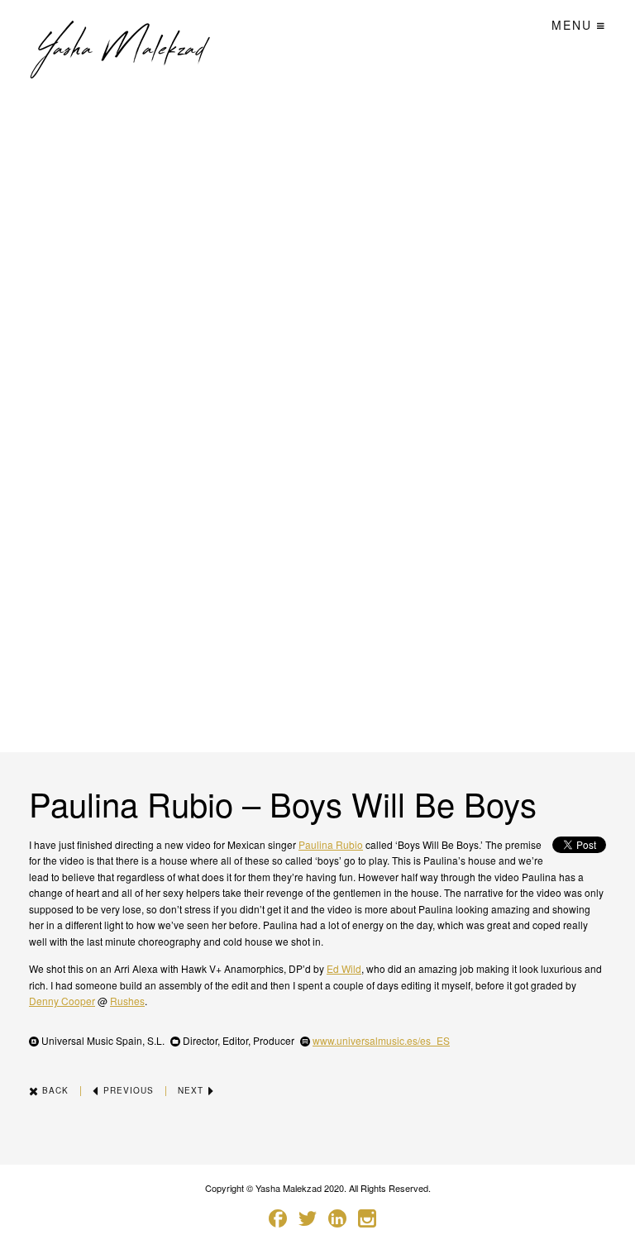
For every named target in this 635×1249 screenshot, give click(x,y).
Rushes (127, 1001)
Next (192, 1090)
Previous (127, 1090)
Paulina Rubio (330, 844)
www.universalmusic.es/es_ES (381, 1040)
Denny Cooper (62, 1001)
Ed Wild (344, 968)
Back (54, 1090)
